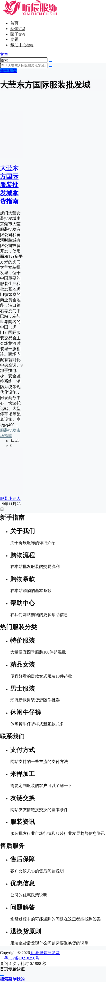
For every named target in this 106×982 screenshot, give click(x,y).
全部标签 (8, 71)
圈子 (17, 34)
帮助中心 (21, 45)
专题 (14, 39)
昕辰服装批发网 (45, 952)
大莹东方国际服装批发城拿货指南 (9, 185)
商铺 (17, 28)
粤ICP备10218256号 (21, 958)
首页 (14, 23)
